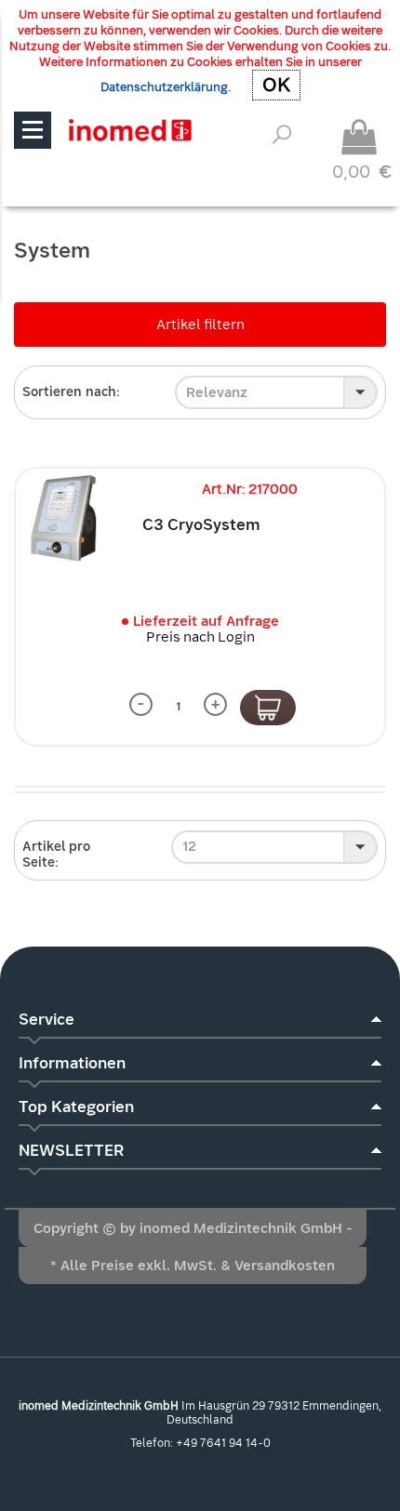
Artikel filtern (200, 324)
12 (189, 846)
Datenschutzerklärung (164, 87)
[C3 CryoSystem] (65, 518)
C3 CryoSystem (201, 525)
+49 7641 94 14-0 (223, 1443)
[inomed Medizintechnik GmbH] (129, 129)
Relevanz (216, 392)
